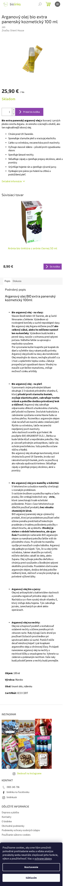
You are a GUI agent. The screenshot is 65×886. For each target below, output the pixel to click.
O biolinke (7, 821)
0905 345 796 (13, 787)
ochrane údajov (43, 858)
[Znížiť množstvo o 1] (13, 114)
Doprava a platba (10, 812)
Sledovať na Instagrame (29, 773)
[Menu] (57, 4)
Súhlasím (31, 878)
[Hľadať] (40, 4)
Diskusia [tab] (17, 281)
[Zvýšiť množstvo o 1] (13, 110)
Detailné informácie (12, 181)
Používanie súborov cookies (16, 835)
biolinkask (12, 797)
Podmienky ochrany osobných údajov (21, 830)
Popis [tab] (7, 281)
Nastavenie (31, 867)
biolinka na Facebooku (18, 792)
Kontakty (6, 817)
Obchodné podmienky (13, 826)
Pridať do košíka (31, 111)
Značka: (13, 30)
